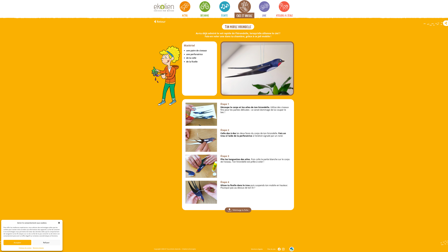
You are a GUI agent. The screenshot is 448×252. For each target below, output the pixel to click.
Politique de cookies (25, 248)
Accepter (17, 242)
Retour (161, 21)
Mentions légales (38, 248)
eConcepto (192, 249)
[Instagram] (283, 249)
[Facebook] (279, 249)
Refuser (46, 242)
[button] (59, 223)
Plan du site (271, 249)
